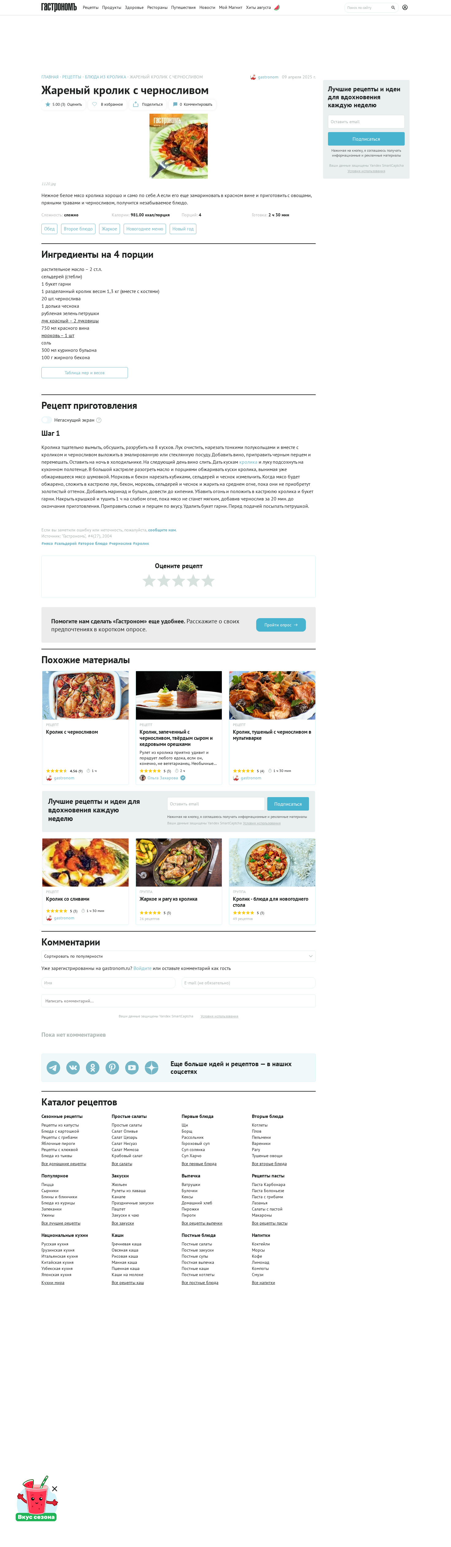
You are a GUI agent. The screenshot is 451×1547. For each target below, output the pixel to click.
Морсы (258, 1250)
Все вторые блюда (269, 1163)
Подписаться (288, 804)
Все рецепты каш (128, 1282)
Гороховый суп (196, 1143)
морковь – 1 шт (57, 335)
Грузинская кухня (58, 1250)
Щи (185, 1125)
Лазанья (260, 1203)
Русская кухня (54, 1244)
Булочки (190, 1190)
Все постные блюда (200, 1282)
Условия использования (262, 823)
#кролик (140, 543)
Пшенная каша (126, 1268)
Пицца (47, 1184)
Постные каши (195, 1268)
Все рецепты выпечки (202, 1223)
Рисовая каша (125, 1256)
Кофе (257, 1256)
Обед (49, 229)
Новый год (183, 229)
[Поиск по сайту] (372, 8)
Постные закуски (198, 1250)
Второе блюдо (78, 229)
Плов (256, 1131)
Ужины (47, 1215)
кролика (249, 462)
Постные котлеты (198, 1274)
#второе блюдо (92, 543)
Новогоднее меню (144, 229)
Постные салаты (197, 1244)
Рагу (256, 1149)
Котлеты (260, 1125)
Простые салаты (127, 1125)
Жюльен (119, 1184)
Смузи (258, 1274)
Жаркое (109, 229)
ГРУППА (146, 891)
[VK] (73, 1067)
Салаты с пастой (267, 1209)
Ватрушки (191, 1184)
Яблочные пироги (58, 1143)
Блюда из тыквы (56, 1155)
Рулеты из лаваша (129, 1190)
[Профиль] (406, 7)
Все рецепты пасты (269, 1223)
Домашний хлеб (197, 1203)
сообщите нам (162, 529)
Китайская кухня (57, 1262)
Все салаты (122, 1163)
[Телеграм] (53, 1067)
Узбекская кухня (57, 1268)
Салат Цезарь (124, 1137)
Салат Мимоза (125, 1149)
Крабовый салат (127, 1155)
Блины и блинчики (59, 1196)
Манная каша (124, 1262)
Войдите (142, 968)
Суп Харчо (192, 1155)
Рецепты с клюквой (59, 1149)
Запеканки (51, 1209)
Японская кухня (56, 1274)
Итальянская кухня (59, 1256)
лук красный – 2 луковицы (70, 320)
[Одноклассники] (92, 1067)
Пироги (189, 1215)
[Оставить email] (216, 804)
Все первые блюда (199, 1163)
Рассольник (193, 1137)
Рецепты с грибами (59, 1137)
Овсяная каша (125, 1250)
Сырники (50, 1190)
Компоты (260, 1268)
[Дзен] (151, 1067)
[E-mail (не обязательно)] (249, 982)
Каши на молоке (127, 1274)
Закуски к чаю (125, 1215)
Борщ (187, 1131)
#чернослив (120, 543)
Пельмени (261, 1137)
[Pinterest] (112, 1067)
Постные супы (195, 1256)
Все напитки (263, 1282)
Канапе (118, 1196)
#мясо (47, 543)
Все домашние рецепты (63, 1163)
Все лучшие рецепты (60, 1223)
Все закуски (123, 1223)
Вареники (261, 1143)
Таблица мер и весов (85, 372)
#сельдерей (65, 543)
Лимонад (260, 1262)
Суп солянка (193, 1149)
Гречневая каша (126, 1244)
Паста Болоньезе (268, 1190)
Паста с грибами (267, 1196)
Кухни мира (52, 1282)
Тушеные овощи (267, 1155)
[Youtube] (132, 1067)
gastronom (268, 77)
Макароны (262, 1215)
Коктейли (261, 1244)
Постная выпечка (198, 1262)
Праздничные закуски (133, 1203)
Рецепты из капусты (60, 1125)
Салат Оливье (125, 1131)
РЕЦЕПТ (146, 724)
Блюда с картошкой (60, 1131)
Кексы (187, 1196)
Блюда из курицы (58, 1203)
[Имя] (108, 982)
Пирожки (190, 1209)
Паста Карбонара (268, 1184)
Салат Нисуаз (124, 1143)
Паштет (118, 1209)
